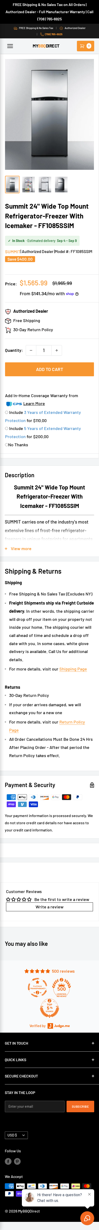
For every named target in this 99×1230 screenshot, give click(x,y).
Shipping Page (73, 668)
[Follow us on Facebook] (8, 1161)
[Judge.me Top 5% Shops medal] (49, 1008)
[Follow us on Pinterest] (17, 1161)
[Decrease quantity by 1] (31, 350)
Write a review (49, 906)
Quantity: (14, 350)
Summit (12, 251)
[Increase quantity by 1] (57, 350)
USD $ (12, 1135)
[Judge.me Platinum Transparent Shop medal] (37, 987)
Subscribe (80, 1106)
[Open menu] (10, 46)
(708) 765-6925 (53, 34)
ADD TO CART (49, 369)
